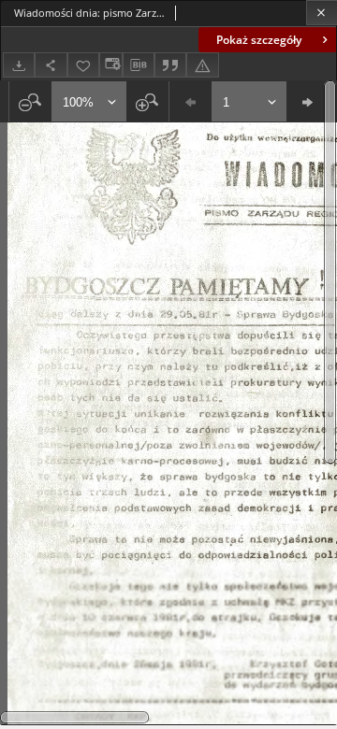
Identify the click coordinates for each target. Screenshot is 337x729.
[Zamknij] (321, 12)
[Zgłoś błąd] (202, 65)
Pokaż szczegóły (258, 40)
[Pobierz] (19, 65)
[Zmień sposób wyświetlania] (110, 65)
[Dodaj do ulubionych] (83, 65)
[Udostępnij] (50, 65)
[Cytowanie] (170, 65)
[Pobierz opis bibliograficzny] (138, 65)
